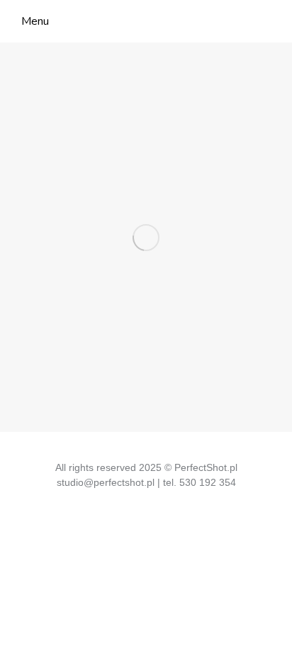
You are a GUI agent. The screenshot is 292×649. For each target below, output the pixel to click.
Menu (35, 21)
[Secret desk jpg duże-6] (146, 237)
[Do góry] (271, 628)
